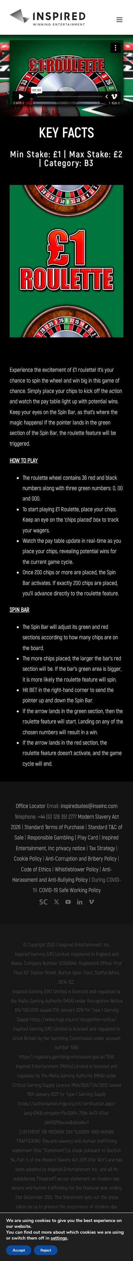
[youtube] (68, 901)
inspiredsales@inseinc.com (89, 806)
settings (59, 1238)
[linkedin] (79, 901)
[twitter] (56, 901)
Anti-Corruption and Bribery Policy (81, 859)
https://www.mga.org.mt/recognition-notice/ (73, 1019)
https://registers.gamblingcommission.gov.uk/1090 (66, 1057)
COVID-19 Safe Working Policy (70, 890)
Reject (45, 1250)
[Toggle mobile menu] (120, 19)
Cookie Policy (28, 859)
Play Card (87, 837)
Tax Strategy (102, 848)
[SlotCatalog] (43, 901)
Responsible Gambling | (51, 837)
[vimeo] (91, 901)
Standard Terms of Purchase (54, 827)
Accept (19, 1250)
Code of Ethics (36, 869)
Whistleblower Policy (76, 869)
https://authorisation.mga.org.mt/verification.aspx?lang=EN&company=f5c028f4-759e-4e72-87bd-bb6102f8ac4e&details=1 (66, 1113)
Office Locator (31, 806)
